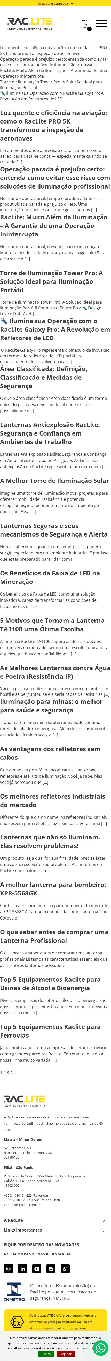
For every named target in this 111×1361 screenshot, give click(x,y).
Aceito (46, 1354)
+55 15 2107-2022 (17, 1200)
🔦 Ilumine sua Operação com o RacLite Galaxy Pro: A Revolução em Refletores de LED (52, 96)
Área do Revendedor (53, 3)
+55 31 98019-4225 (18, 1195)
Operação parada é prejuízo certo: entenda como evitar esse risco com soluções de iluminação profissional (54, 62)
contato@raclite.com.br (22, 1204)
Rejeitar (66, 1354)
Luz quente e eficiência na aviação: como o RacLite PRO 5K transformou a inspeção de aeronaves (53, 50)
